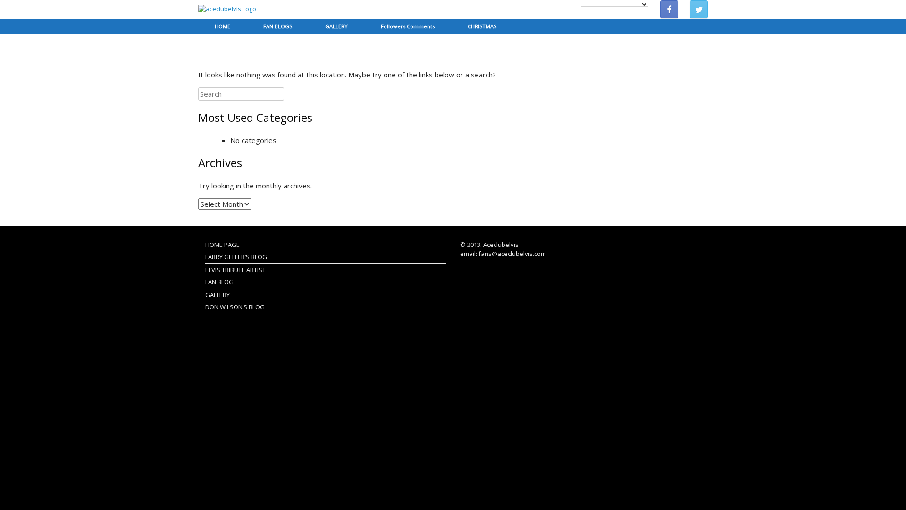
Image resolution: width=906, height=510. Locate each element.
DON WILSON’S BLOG (235, 307)
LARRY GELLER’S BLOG (236, 257)
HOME (222, 26)
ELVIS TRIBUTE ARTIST (235, 269)
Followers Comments (408, 26)
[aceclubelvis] (227, 9)
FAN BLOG (219, 282)
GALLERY (336, 26)
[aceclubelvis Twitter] (699, 9)
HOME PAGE (222, 244)
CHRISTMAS (482, 26)
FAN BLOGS (277, 26)
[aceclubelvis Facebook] (669, 9)
